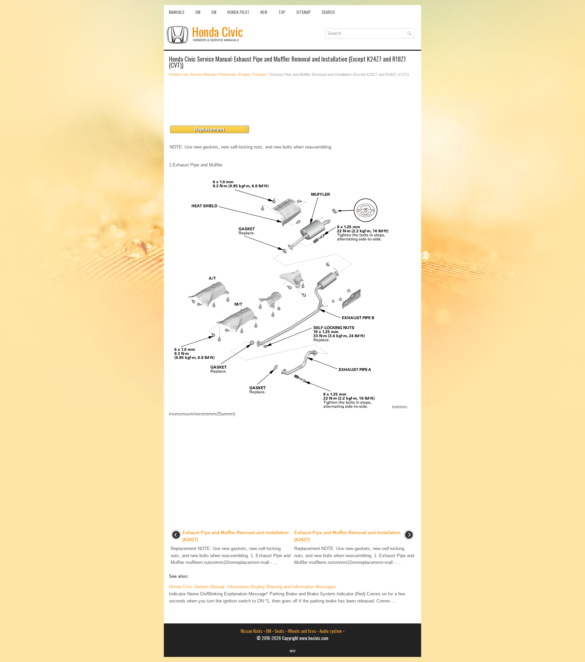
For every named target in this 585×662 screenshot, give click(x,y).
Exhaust (260, 74)
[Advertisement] (292, 101)
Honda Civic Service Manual (192, 74)
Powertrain (227, 74)
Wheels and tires (302, 630)
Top (281, 12)
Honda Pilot (238, 12)
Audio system (331, 630)
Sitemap (303, 12)
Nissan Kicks (251, 630)
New (263, 12)
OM (197, 12)
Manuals (177, 12)
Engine (244, 74)
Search (328, 12)
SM (213, 12)
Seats (279, 630)
